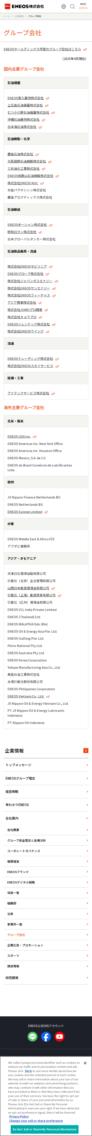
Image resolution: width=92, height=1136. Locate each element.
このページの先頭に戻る (85, 1009)
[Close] (85, 1063)
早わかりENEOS (17, 804)
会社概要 (13, 830)
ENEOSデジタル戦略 (21, 882)
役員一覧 (13, 892)
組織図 (11, 903)
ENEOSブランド (18, 872)
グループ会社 (16, 935)
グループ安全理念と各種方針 (26, 840)
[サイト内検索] (72, 6)
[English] (63, 6)
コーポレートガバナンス (23, 851)
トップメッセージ (18, 765)
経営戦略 (12, 791)
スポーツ (13, 955)
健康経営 (13, 861)
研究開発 (12, 977)
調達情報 (13, 966)
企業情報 (14, 750)
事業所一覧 (14, 924)
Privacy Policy (19, 1116)
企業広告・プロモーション (25, 945)
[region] (46, 1096)
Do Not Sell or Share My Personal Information (45, 1129)
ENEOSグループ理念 (20, 778)
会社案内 (12, 818)
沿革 (10, 914)
